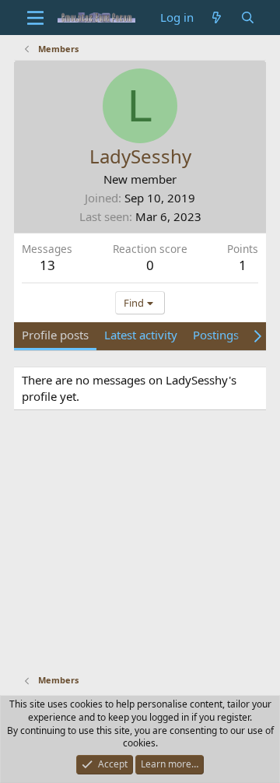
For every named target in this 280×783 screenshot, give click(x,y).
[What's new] (216, 17)
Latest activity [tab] (140, 334)
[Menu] (35, 17)
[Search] (248, 17)
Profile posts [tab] (55, 334)
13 (47, 265)
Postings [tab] (216, 334)
